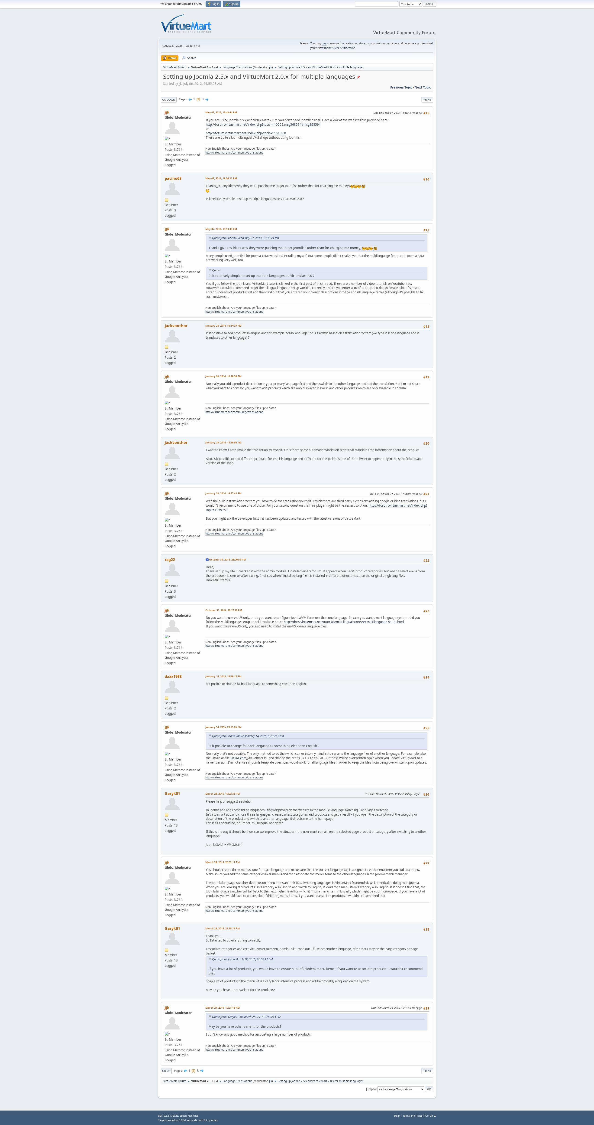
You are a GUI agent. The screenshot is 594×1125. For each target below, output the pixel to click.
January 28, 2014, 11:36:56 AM (223, 442)
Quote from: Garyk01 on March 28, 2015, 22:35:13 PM (246, 1017)
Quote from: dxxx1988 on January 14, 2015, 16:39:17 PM (248, 736)
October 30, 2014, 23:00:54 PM (227, 559)
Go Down (168, 99)
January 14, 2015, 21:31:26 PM (223, 727)
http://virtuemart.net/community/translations (234, 152)
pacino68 (173, 178)
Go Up (166, 1071)
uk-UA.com (238, 758)
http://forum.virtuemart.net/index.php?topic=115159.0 (246, 133)
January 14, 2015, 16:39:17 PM (223, 676)
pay (324, 43)
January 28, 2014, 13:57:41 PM (223, 493)
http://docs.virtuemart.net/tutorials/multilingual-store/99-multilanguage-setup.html (344, 622)
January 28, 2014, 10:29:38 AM (223, 376)
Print (427, 99)
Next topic (423, 87)
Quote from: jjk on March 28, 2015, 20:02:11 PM (242, 959)
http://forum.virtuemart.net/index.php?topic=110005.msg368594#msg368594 (263, 124)
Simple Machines (189, 1115)
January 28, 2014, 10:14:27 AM (223, 325)
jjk (270, 67)
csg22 (170, 559)
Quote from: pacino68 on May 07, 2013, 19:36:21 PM (245, 238)
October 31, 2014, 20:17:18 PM (223, 610)
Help (397, 1115)
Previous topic (401, 87)
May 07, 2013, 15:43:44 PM (221, 112)
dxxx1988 (173, 676)
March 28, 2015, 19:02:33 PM (222, 793)
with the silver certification (338, 48)
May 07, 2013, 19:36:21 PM (221, 178)
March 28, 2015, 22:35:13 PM (222, 928)
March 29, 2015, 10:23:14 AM (222, 1007)
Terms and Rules (412, 1115)
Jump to (371, 1089)
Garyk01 (172, 793)
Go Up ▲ (430, 1115)
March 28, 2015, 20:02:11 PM (222, 862)
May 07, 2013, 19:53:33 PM (221, 229)
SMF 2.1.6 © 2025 (168, 1115)
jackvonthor (176, 325)
